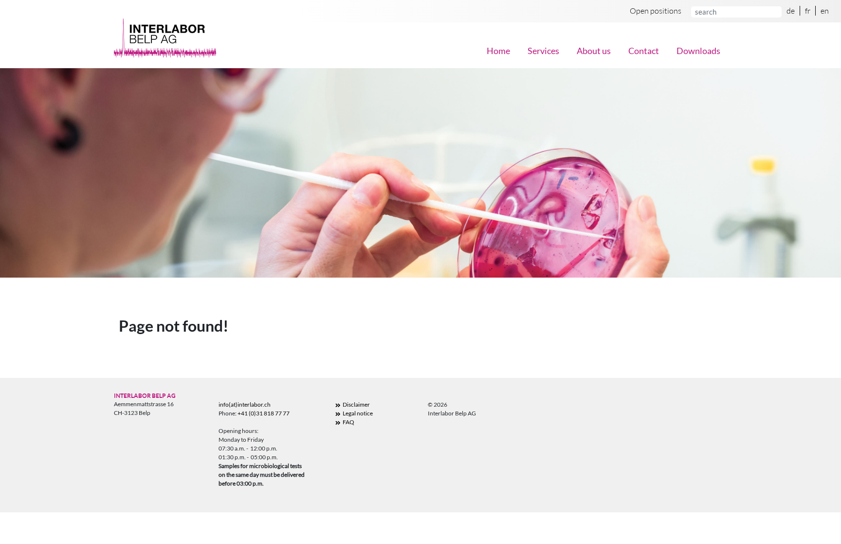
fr (807, 11)
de (790, 11)
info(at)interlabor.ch (245, 404)
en (825, 11)
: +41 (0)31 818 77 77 (262, 413)
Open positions (655, 11)
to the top (798, 512)
